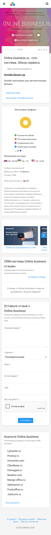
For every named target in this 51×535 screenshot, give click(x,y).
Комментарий (12, 328)
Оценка (8, 352)
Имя (7, 364)
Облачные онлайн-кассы (19, 98)
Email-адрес (11, 376)
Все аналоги (12, 503)
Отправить (25, 420)
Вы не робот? (12, 399)
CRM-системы (13, 93)
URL (7, 388)
